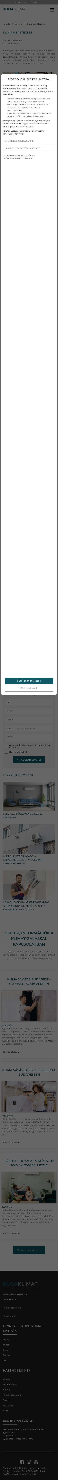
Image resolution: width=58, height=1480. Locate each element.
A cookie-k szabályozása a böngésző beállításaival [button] (19, 157)
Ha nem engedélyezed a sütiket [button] (22, 148)
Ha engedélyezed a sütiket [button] (19, 141)
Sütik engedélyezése (29, 680)
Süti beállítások (29, 688)
